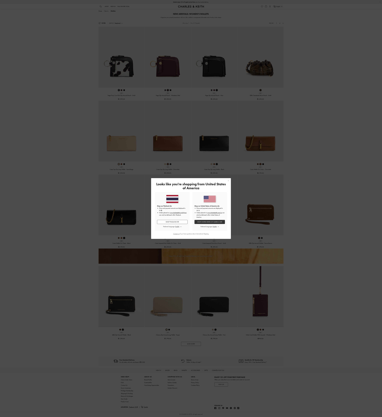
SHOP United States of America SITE (209, 222)
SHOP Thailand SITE (172, 222)
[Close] (228, 180)
